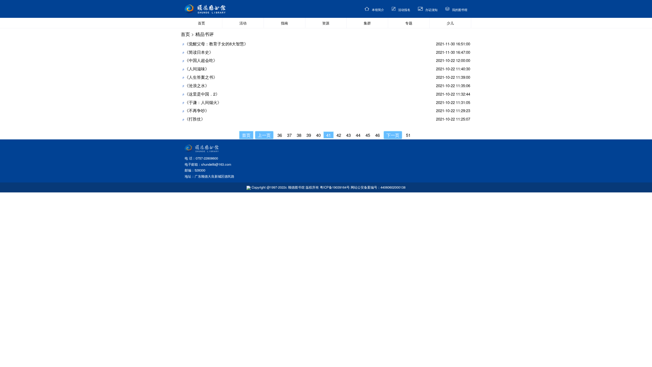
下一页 (392, 135)
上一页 (264, 135)
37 (289, 135)
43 (348, 135)
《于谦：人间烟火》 (203, 102)
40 (318, 135)
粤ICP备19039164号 (335, 187)
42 (338, 135)
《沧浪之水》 (197, 85)
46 (377, 135)
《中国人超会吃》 (201, 60)
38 (299, 135)
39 (308, 135)
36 (279, 135)
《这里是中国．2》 (202, 94)
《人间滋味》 (197, 69)
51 (408, 135)
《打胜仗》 (195, 119)
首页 (185, 34)
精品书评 (204, 34)
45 (367, 135)
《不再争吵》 (197, 110)
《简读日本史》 (199, 52)
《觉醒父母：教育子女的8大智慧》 (216, 44)
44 (358, 135)
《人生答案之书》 (201, 77)
